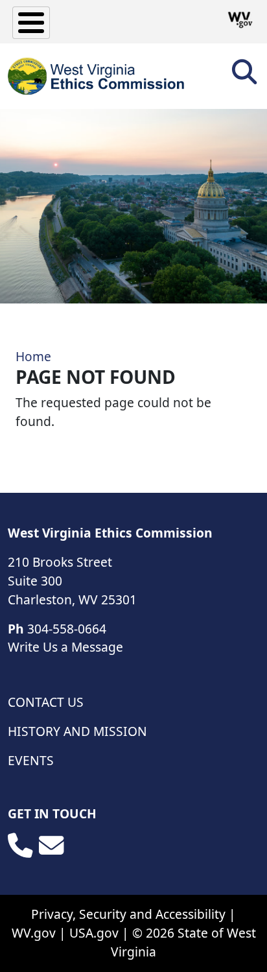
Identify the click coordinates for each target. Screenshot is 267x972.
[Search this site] (244, 76)
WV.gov (34, 933)
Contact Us (46, 702)
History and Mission (77, 731)
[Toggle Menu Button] (31, 22)
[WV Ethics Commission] (97, 76)
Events (31, 760)
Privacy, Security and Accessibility (128, 914)
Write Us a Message (65, 647)
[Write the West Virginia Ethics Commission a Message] (51, 845)
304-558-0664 (66, 628)
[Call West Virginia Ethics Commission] (20, 845)
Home (33, 356)
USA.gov (94, 933)
